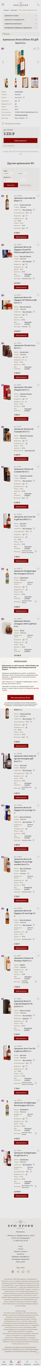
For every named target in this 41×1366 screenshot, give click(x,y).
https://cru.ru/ (10, 682)
